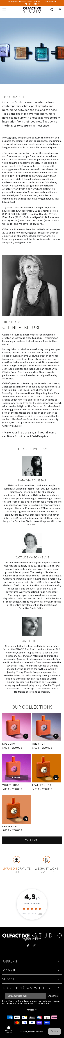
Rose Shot (9, 744)
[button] (52, 9)
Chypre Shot (11, 826)
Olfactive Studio (35, 1031)
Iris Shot (38, 744)
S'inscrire (53, 995)
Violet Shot (11, 785)
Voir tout (32, 840)
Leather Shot (41, 785)
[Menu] (4, 9)
